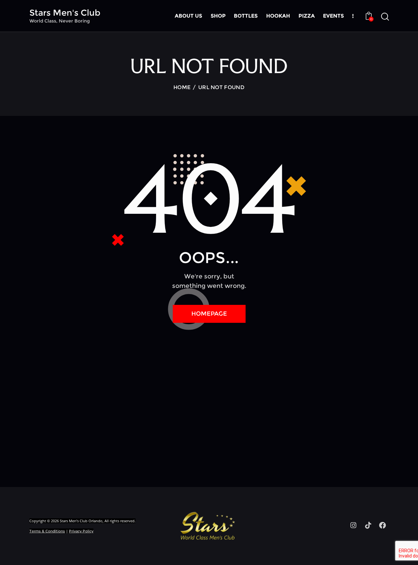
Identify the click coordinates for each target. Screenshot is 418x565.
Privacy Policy (81, 531)
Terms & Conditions (47, 531)
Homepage (209, 313)
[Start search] (384, 16)
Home (181, 87)
